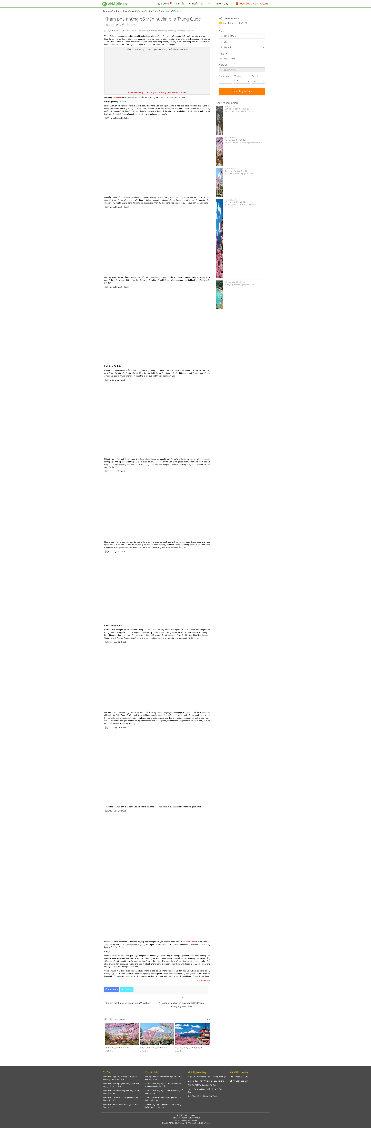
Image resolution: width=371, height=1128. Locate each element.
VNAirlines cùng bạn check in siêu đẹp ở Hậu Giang (164, 1091)
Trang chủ (108, 11)
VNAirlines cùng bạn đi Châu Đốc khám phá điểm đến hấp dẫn (163, 1084)
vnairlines (171, 31)
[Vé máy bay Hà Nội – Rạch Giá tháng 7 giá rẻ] (192, 1034)
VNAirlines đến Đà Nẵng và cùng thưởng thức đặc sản (122, 1091)
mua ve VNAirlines (149, 31)
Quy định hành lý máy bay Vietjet (203, 1096)
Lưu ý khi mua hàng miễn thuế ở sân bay (205, 1090)
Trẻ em (238, 76)
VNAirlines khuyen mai (186, 31)
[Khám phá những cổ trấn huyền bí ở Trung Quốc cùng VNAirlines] (128, 998)
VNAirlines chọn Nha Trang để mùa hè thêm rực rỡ (120, 1098)
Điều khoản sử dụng (239, 1076)
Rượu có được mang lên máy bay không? (207, 1076)
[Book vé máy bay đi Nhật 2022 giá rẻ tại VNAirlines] (122, 1034)
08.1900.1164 (194, 1118)
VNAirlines (162, 31)
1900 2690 (245, 3)
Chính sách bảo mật (239, 1081)
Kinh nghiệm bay (218, 3)
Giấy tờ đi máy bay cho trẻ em (202, 1085)
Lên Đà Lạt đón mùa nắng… (237, 109)
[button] (122, 1072)
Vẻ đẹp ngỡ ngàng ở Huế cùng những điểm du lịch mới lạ (163, 1105)
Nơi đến (223, 42)
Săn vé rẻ (163, 3)
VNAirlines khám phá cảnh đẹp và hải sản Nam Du (120, 1105)
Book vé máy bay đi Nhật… (237, 171)
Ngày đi (223, 53)
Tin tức (180, 3)
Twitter (128, 989)
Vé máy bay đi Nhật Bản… (236, 140)
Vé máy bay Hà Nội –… (235, 282)
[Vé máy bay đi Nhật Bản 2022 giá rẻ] (157, 1034)
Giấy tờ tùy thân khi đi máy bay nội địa (206, 1081)
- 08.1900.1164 (261, 3)
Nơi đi (222, 31)
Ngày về (223, 65)
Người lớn (224, 76)
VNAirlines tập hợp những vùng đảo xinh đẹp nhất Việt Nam (120, 1078)
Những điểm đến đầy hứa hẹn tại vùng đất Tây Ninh (163, 1078)
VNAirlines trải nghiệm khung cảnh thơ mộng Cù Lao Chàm (121, 1084)
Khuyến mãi (196, 3)
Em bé (255, 76)
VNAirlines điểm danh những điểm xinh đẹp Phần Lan (163, 1098)
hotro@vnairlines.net (188, 1120)
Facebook (113, 989)
